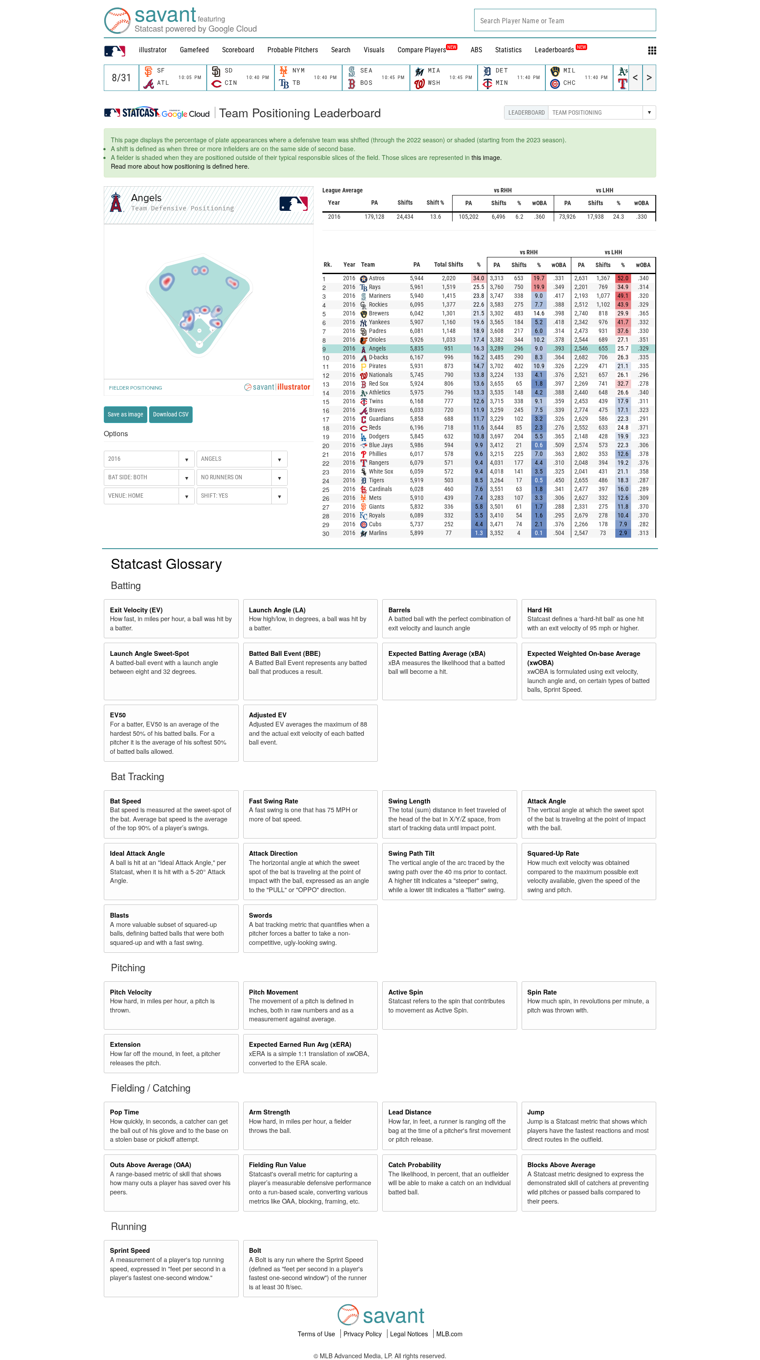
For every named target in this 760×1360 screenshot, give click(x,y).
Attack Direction (273, 853)
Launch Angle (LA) (277, 609)
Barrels (399, 609)
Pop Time (124, 1111)
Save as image (125, 414)
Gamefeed (194, 50)
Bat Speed (125, 800)
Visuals (374, 50)
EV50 (118, 714)
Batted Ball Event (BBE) (285, 653)
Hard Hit (539, 609)
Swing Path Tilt (411, 853)
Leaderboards (560, 50)
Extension (125, 1044)
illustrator (153, 50)
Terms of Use (317, 1333)
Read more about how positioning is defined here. (180, 166)
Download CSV (171, 414)
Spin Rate (542, 991)
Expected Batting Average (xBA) (437, 653)
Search (341, 50)
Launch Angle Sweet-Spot (149, 653)
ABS (476, 50)
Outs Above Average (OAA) (150, 1164)
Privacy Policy (363, 1333)
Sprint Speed (130, 1250)
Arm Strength (269, 1111)
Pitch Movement (273, 991)
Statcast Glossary (166, 563)
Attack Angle (546, 800)
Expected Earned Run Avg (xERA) (300, 1044)
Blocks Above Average (561, 1164)
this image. (486, 157)
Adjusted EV (268, 714)
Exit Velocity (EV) (136, 609)
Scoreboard (238, 50)
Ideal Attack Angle (137, 853)
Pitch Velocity (131, 991)
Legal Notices (410, 1333)
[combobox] (565, 20)
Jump (535, 1111)
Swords (260, 915)
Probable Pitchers (292, 50)
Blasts (119, 915)
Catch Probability (414, 1164)
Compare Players (422, 50)
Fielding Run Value (277, 1164)
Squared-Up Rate (553, 853)
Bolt (255, 1250)
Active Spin (405, 991)
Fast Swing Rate (273, 800)
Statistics (508, 50)
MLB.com (449, 1333)
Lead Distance (409, 1111)
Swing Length (409, 800)
